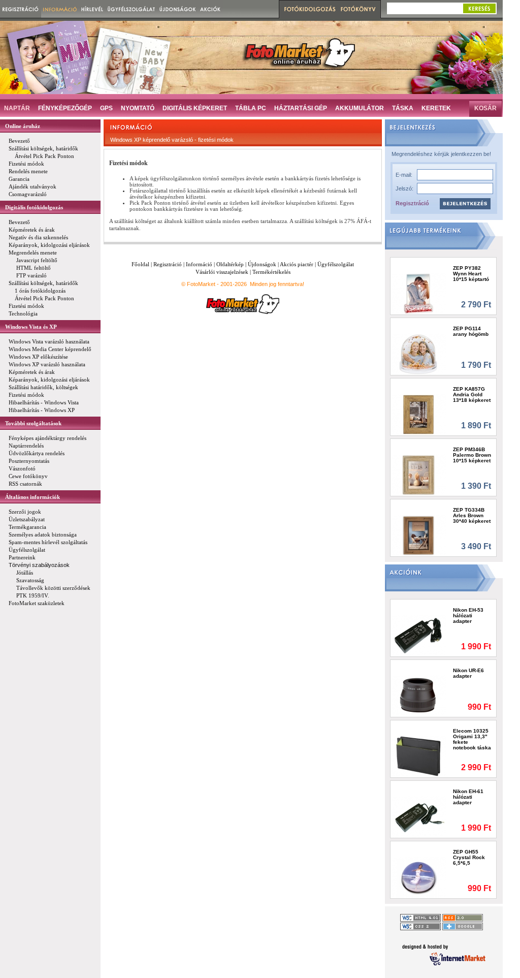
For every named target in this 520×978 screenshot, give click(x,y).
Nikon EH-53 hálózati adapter (468, 615)
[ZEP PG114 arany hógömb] (419, 354)
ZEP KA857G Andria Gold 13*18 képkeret (472, 394)
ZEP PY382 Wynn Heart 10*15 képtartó (471, 273)
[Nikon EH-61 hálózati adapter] (419, 817)
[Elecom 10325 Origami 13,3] (419, 756)
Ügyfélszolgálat (335, 264)
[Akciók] (210, 9)
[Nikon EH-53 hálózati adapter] (419, 635)
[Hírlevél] (92, 9)
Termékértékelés (271, 272)
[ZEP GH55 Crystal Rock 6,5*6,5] (419, 877)
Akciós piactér (296, 264)
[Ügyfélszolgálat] (131, 9)
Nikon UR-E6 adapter (468, 673)
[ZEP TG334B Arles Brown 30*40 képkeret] (419, 535)
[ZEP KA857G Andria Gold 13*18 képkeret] (419, 414)
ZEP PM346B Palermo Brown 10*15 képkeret (472, 455)
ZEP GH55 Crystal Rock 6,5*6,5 (469, 857)
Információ (199, 264)
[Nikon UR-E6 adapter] (419, 696)
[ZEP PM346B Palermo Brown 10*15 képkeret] (419, 475)
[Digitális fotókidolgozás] (308, 9)
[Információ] (60, 9)
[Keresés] (479, 8)
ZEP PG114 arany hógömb (471, 331)
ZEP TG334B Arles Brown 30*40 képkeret (472, 515)
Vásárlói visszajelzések (222, 272)
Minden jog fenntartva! (277, 284)
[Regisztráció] (20, 9)
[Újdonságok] (177, 9)
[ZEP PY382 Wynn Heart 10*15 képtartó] (419, 293)
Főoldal (140, 264)
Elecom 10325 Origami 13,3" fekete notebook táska (472, 739)
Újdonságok (262, 264)
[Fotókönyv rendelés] (359, 9)
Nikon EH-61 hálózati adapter (468, 796)
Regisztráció (412, 203)
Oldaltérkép (230, 264)
